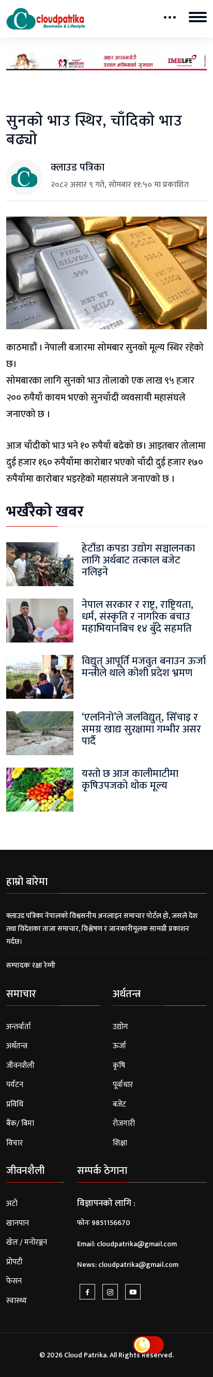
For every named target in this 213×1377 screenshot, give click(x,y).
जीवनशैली (20, 1065)
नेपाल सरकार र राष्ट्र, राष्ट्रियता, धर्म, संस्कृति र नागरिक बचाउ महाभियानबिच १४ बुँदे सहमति (137, 617)
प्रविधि (14, 1104)
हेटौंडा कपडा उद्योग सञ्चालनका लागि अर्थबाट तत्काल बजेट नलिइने (138, 561)
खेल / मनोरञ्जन (26, 1242)
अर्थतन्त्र (16, 1045)
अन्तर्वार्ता (18, 1026)
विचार (14, 1143)
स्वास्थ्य (16, 1300)
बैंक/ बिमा (20, 1123)
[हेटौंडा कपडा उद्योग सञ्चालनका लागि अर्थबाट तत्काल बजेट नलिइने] (39, 564)
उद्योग (120, 1026)
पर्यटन (14, 1084)
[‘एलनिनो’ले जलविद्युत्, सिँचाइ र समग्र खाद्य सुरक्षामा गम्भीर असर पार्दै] (39, 733)
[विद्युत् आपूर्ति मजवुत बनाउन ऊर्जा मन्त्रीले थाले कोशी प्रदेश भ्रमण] (39, 676)
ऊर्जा (119, 1045)
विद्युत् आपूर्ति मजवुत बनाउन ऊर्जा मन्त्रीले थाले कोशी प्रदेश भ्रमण (144, 667)
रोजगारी (124, 1123)
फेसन (14, 1281)
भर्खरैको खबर (45, 512)
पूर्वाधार (123, 1084)
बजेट (119, 1104)
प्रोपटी (14, 1262)
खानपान (17, 1223)
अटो (12, 1203)
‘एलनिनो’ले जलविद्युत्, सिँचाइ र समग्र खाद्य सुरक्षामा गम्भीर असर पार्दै (141, 730)
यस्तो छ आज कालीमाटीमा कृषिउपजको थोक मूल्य (130, 779)
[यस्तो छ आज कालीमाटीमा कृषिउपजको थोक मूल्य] (39, 789)
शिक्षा (120, 1143)
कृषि (119, 1065)
